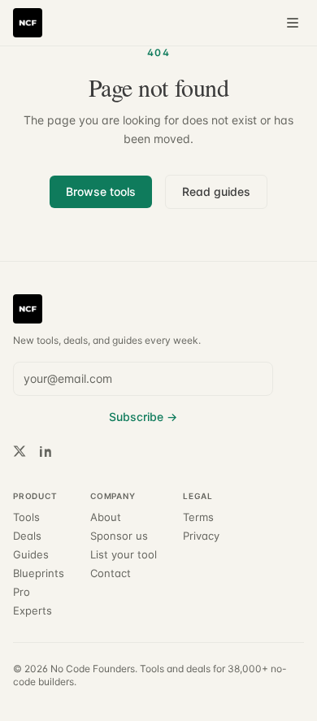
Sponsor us (119, 536)
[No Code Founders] (27, 22)
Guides (31, 554)
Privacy (201, 536)
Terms (198, 517)
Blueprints (38, 573)
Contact (110, 573)
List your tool (123, 554)
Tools (26, 517)
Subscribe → (143, 416)
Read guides (216, 191)
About (105, 517)
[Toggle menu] (292, 22)
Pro (21, 592)
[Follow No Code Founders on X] (19, 451)
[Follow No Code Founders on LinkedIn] (45, 451)
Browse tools (101, 191)
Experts (32, 611)
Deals (27, 536)
